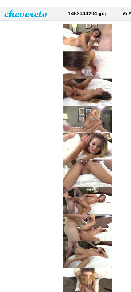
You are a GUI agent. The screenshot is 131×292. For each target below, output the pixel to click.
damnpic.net (26, 13)
